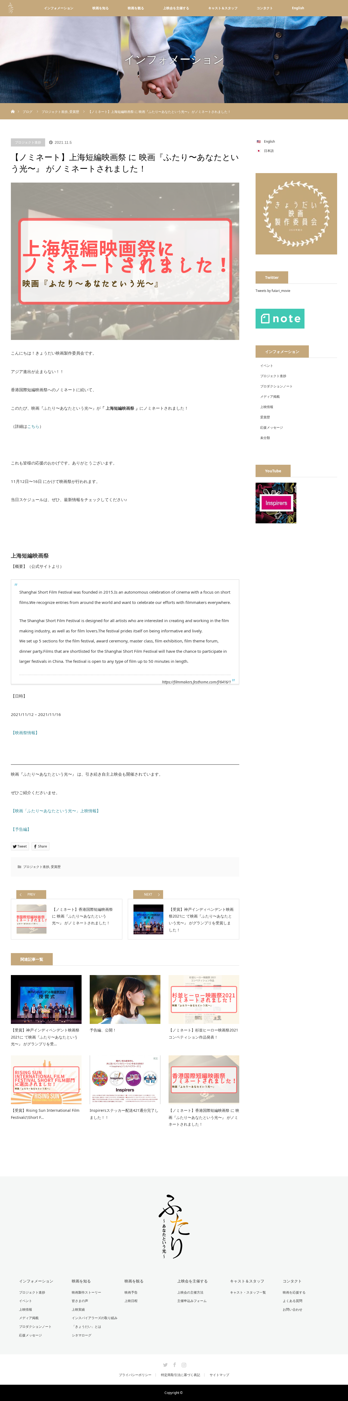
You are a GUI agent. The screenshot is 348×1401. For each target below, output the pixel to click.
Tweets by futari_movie (273, 290)
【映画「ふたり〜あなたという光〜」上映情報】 (56, 810)
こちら (33, 426)
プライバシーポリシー (135, 1375)
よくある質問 (292, 1300)
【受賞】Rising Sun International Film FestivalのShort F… (45, 1114)
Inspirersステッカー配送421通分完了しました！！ (124, 1114)
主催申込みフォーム (192, 1300)
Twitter (165, 1364)
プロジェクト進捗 (28, 142)
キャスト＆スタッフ (223, 8)
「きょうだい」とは (86, 1326)
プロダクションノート (276, 386)
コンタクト (265, 8)
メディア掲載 (270, 396)
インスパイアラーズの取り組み (94, 1318)
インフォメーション (58, 8)
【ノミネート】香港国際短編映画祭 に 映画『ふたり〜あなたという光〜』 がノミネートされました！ (204, 1117)
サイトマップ (219, 1375)
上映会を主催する (176, 8)
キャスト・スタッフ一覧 (248, 1292)
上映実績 (78, 1309)
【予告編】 (21, 829)
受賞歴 (56, 866)
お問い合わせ (292, 1309)
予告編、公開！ (103, 1030)
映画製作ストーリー (86, 1292)
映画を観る (136, 8)
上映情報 (266, 407)
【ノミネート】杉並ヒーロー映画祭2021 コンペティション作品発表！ (203, 1033)
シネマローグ (81, 1335)
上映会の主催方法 (190, 1292)
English (298, 8)
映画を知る (100, 8)
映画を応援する (294, 1292)
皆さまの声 (80, 1300)
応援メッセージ (271, 427)
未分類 (265, 437)
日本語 (269, 150)
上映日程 (131, 1300)
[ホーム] (12, 105)
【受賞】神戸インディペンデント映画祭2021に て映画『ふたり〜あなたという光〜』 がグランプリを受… (45, 1036)
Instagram (183, 1364)
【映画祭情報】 (25, 732)
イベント (266, 365)
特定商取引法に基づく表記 (180, 1375)
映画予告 (131, 1292)
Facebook (174, 1364)
